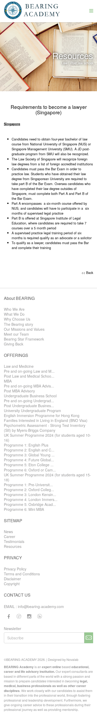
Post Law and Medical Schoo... (29, 376)
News (8, 531)
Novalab (72, 659)
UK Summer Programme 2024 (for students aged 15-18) (47, 477)
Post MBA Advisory (19, 390)
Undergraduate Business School (30, 395)
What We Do (14, 314)
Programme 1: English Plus (26, 445)
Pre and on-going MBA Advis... (29, 386)
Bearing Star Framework (24, 339)
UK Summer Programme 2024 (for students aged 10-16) (47, 438)
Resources (12, 546)
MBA (8, 381)
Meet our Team (16, 334)
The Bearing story (18, 324)
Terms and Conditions (22, 573)
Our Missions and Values (24, 329)
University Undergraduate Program (32, 410)
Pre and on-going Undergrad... (29, 400)
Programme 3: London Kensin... (30, 494)
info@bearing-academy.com (41, 606)
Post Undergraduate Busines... (29, 405)
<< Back (87, 272)
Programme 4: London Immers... (30, 499)
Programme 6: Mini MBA (24, 509)
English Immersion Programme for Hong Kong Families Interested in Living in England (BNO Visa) (45, 418)
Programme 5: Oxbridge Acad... (30, 504)
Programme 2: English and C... (29, 450)
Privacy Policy (15, 569)
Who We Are (14, 309)
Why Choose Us (17, 319)
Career (9, 536)
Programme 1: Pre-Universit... (28, 484)
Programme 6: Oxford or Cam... (30, 470)
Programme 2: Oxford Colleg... (29, 489)
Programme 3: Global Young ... (29, 455)
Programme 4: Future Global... (29, 459)
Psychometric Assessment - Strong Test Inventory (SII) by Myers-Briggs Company (44, 428)
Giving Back (13, 344)
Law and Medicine (19, 366)
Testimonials (14, 541)
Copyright (12, 583)
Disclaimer (12, 578)
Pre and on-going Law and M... (29, 371)
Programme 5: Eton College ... (29, 464)
